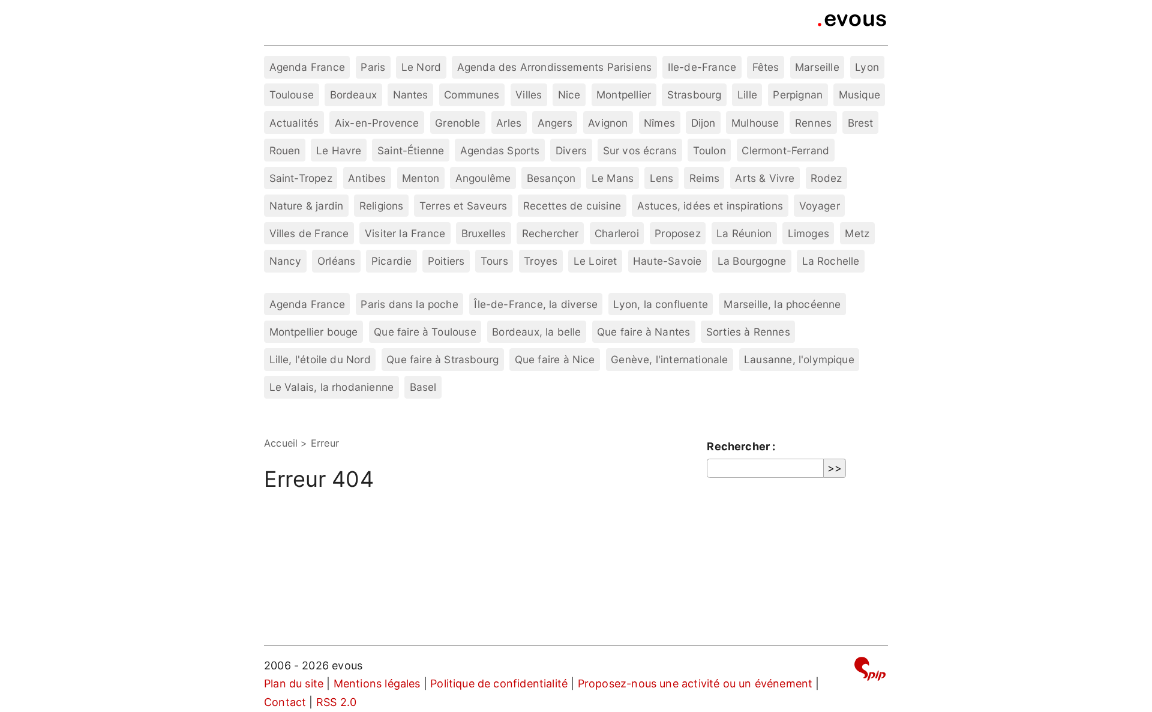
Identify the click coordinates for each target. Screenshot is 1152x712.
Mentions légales (377, 683)
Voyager (819, 205)
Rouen (285, 150)
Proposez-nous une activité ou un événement (695, 683)
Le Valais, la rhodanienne (331, 387)
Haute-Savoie (667, 261)
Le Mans (613, 178)
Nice (569, 94)
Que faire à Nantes (643, 331)
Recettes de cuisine (572, 205)
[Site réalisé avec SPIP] (870, 671)
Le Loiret (595, 261)
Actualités (294, 122)
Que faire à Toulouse (425, 331)
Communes (471, 94)
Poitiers (446, 261)
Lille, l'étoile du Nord (320, 359)
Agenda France (307, 67)
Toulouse (291, 94)
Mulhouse (755, 122)
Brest (861, 122)
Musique (859, 94)
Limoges (808, 233)
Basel (423, 387)
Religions (381, 205)
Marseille (817, 67)
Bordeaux (353, 94)
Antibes (367, 178)
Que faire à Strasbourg (442, 359)
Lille (747, 94)
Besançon (551, 178)
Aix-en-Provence (377, 122)
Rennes (813, 122)
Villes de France (309, 233)
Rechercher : (741, 446)
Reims (704, 178)
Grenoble (457, 122)
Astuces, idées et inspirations (710, 205)
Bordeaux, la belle (536, 331)
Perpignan (798, 94)
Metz (857, 233)
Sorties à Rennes (748, 331)
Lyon (867, 67)
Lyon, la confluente (660, 304)
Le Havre (338, 150)
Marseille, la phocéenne (782, 304)
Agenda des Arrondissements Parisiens (554, 67)
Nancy (285, 261)
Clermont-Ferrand (785, 150)
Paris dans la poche (409, 304)
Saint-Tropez (300, 178)
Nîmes (659, 122)
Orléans (336, 261)
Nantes (410, 94)
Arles (508, 122)
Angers (555, 122)
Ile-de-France (702, 67)
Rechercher (550, 233)
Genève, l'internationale (669, 359)
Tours (494, 261)
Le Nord (421, 67)
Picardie (391, 261)
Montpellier (623, 94)
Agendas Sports (500, 150)
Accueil (281, 443)
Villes (528, 94)
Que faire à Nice (555, 359)
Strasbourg (694, 94)
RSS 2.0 (336, 702)
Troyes (540, 261)
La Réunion (744, 233)
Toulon (709, 150)
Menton (420, 178)
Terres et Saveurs (463, 205)
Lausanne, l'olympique (799, 359)
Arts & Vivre (764, 178)
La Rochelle (831, 261)
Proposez (677, 233)
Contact (285, 702)
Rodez (826, 178)
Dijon (703, 122)
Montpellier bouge (313, 331)
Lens (662, 178)
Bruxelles (483, 233)
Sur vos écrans (640, 150)
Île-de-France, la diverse (536, 304)
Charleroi (617, 233)
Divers (571, 150)
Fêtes (765, 67)
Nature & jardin (306, 205)
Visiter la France (405, 233)
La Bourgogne (752, 261)
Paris (373, 67)
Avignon (608, 122)
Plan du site (293, 683)
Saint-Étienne (410, 150)
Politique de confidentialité (499, 683)
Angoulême (483, 178)
